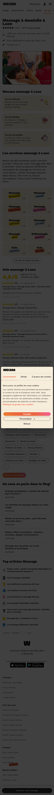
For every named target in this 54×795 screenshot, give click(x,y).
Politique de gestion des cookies (18, 404)
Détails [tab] (24, 377)
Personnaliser (25, 419)
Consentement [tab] (9, 377)
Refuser (27, 424)
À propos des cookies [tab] (41, 377)
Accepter (27, 414)
